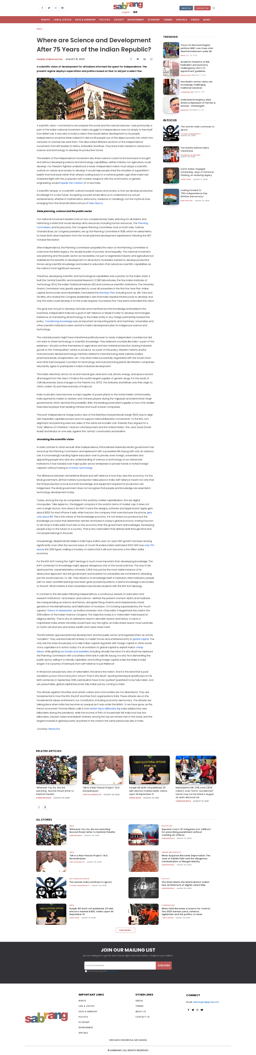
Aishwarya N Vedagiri (190, 155)
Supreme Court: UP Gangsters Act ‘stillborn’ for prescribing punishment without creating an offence (186, 832)
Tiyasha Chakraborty (191, 134)
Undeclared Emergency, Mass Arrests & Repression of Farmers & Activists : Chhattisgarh (198, 102)
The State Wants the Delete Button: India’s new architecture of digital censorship (186, 883)
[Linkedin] (145, 59)
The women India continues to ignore (90, 882)
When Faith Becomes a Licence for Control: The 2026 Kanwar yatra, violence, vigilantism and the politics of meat (186, 911)
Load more (124, 930)
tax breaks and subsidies (74, 651)
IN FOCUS (170, 120)
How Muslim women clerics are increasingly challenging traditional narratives (196, 84)
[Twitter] (49, 8)
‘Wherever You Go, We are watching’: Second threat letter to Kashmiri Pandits (55, 791)
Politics (165, 879)
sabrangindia (43, 798)
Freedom (184, 110)
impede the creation (71, 183)
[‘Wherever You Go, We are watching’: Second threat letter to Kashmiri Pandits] (56, 770)
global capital (141, 639)
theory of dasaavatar (59, 610)
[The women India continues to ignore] (171, 133)
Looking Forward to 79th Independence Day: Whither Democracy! (194, 193)
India (39, 29)
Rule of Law (167, 826)
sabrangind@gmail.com (206, 1002)
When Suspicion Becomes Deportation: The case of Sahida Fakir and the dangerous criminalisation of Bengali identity (186, 858)
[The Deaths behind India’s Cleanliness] (171, 154)
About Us (186, 8)
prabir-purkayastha (50, 59)
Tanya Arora (168, 918)
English (126, 12)
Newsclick (54, 729)
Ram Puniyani (187, 201)
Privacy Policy (111, 971)
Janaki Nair (186, 179)
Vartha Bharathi (92, 794)
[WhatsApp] (55, 8)
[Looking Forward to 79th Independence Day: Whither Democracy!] (171, 197)
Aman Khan (135, 798)
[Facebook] (42, 8)
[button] (213, 8)
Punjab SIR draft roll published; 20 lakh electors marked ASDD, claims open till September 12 (148, 791)
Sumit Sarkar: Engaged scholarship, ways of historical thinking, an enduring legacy (197, 172)
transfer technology (81, 468)
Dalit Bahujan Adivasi (170, 139)
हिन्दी (135, 12)
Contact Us (202, 8)
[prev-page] (38, 807)
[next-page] (45, 807)
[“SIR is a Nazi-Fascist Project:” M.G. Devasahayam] (103, 770)
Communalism (187, 92)
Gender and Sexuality (171, 852)
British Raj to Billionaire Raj (105, 708)
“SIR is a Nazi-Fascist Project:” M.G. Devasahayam (88, 857)
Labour (167, 161)
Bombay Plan (107, 292)
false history (96, 203)
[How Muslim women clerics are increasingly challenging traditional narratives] (171, 87)
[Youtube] (62, 8)
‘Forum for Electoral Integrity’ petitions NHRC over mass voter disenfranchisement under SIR (197, 48)
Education (186, 75)
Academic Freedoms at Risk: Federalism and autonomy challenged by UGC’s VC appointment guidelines (195, 66)
